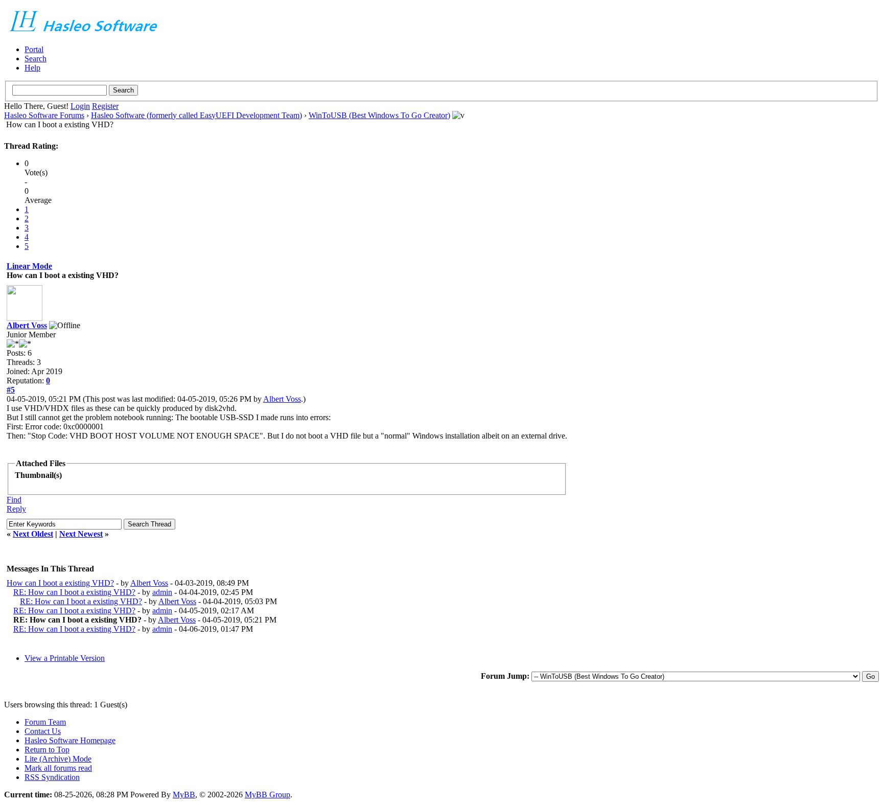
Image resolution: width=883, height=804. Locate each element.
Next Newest (81, 534)
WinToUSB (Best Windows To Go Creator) (379, 115)
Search (36, 58)
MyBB (184, 794)
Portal (34, 49)
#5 (11, 389)
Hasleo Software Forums (44, 115)
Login (80, 106)
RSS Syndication (52, 777)
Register (105, 106)
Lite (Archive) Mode (58, 758)
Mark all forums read (58, 768)
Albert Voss (27, 325)
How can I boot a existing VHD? (60, 583)
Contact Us (43, 731)
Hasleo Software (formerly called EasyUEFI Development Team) (196, 115)
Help (32, 67)
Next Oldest (33, 534)
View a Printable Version (65, 658)
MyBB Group (267, 794)
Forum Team (45, 722)
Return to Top (47, 749)
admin (162, 592)
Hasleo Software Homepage (70, 740)
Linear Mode (29, 266)
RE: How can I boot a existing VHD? (74, 592)
